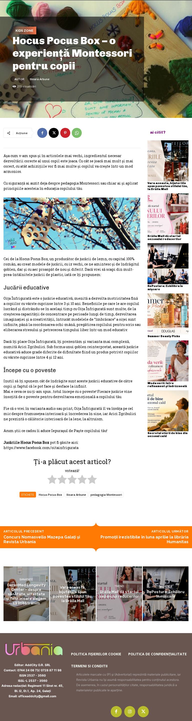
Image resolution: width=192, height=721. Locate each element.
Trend (119, 586)
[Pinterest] (65, 133)
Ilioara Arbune (40, 79)
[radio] (52, 480)
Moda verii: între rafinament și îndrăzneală (167, 385)
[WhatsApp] (77, 133)
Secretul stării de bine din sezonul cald (168, 435)
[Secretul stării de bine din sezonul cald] (168, 410)
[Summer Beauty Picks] (168, 313)
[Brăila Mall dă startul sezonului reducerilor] (168, 213)
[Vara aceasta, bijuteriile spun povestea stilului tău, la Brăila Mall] (168, 160)
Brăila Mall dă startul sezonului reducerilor (165, 238)
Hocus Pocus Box (50, 494)
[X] (54, 133)
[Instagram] (129, 711)
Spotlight (72, 581)
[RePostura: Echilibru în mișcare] (168, 263)
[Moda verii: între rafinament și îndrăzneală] (168, 360)
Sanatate (26, 579)
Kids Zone (24, 30)
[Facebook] (42, 133)
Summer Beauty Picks (164, 336)
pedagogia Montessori (106, 494)
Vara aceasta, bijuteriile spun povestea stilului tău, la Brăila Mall (168, 186)
